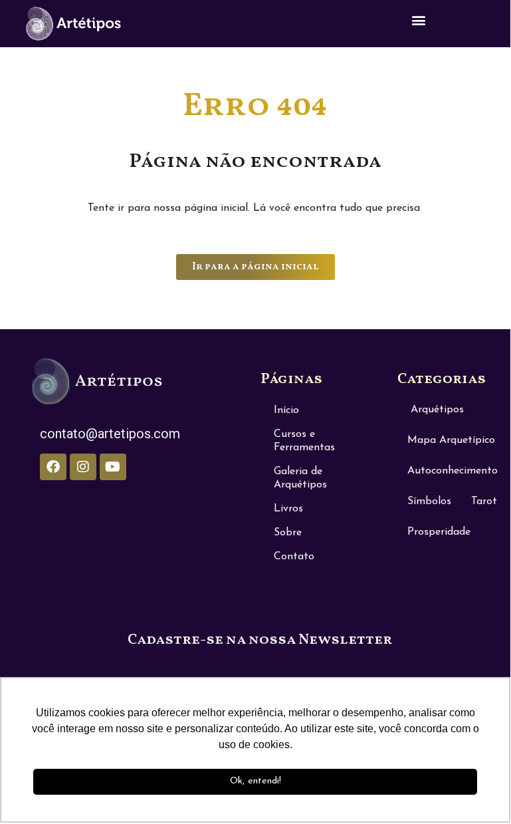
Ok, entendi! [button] (255, 781)
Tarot (484, 501)
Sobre (288, 532)
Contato (294, 556)
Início (286, 410)
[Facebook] (53, 467)
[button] (418, 20)
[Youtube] (113, 467)
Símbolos (429, 501)
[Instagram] (83, 467)
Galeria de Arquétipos (300, 478)
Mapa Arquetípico (451, 440)
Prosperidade (438, 532)
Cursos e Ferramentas (304, 441)
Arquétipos (437, 409)
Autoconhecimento (452, 471)
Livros (288, 508)
